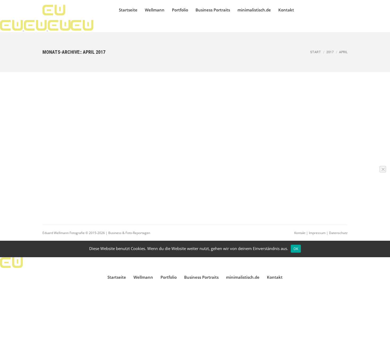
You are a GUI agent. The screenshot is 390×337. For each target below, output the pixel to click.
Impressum (317, 233)
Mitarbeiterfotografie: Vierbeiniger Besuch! (88, 99)
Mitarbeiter (57, 108)
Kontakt (299, 233)
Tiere (67, 113)
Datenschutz (338, 233)
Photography (76, 108)
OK (295, 249)
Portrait (93, 108)
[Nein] (383, 169)
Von (65, 119)
